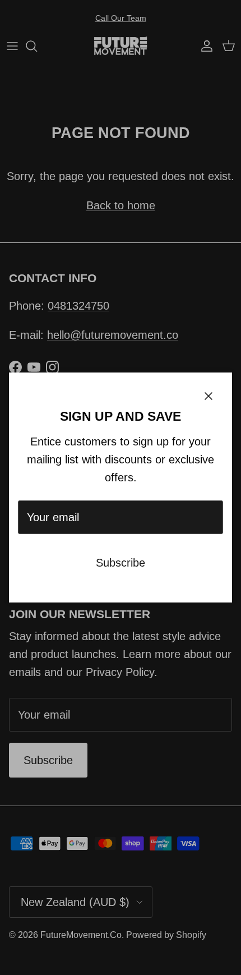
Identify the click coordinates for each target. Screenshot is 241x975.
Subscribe (120, 563)
